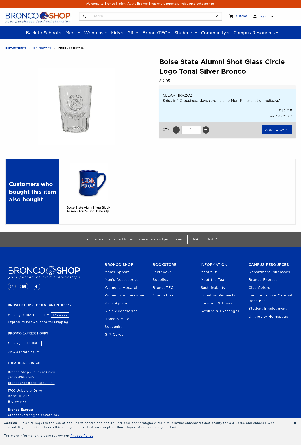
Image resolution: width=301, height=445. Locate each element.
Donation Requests (218, 295)
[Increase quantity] (206, 130)
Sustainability (213, 287)
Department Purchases (269, 272)
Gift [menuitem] (131, 33)
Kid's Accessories (121, 311)
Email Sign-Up (205, 239)
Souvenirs (114, 326)
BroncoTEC (163, 287)
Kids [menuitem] (115, 33)
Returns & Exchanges (220, 311)
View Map (19, 402)
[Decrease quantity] (176, 130)
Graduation (163, 295)
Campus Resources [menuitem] (254, 33)
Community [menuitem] (213, 33)
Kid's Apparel (117, 303)
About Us (209, 272)
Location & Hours (217, 303)
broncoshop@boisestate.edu (31, 382)
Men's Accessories (122, 279)
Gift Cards (114, 334)
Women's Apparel (121, 287)
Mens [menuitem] (71, 33)
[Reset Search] (217, 16)
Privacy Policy (81, 435)
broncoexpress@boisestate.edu (33, 415)
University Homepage (268, 316)
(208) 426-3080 (21, 377)
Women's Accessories (125, 295)
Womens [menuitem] (93, 33)
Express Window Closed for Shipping (38, 322)
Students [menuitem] (183, 33)
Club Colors (259, 287)
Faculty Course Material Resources (270, 298)
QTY (166, 129)
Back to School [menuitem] (42, 33)
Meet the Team (214, 279)
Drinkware (42, 48)
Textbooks (162, 272)
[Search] (84, 16)
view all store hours (24, 352)
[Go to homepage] (37, 17)
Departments (16, 48)
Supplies (160, 279)
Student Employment (268, 308)
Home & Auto (117, 319)
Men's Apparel (118, 272)
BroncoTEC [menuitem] (155, 33)
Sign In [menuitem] (264, 16)
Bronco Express (263, 279)
